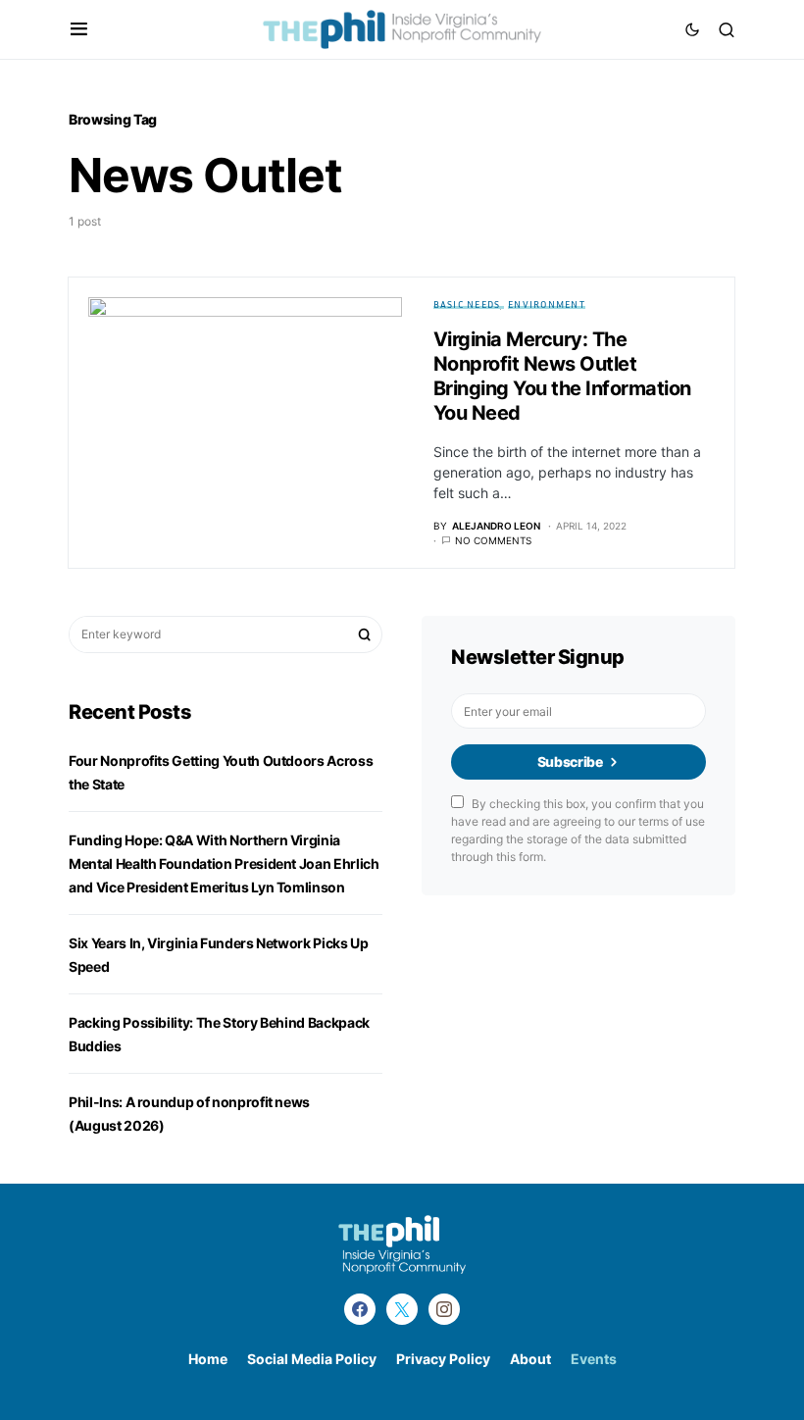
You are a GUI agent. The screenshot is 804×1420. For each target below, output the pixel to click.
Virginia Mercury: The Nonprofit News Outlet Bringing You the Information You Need (562, 376)
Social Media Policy (312, 1358)
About (530, 1358)
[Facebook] (360, 1309)
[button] (79, 29)
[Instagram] (444, 1309)
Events (594, 1358)
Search (364, 634)
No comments (493, 540)
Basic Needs (467, 304)
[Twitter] (402, 1309)
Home (207, 1358)
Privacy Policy (443, 1358)
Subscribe (570, 761)
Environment (546, 304)
